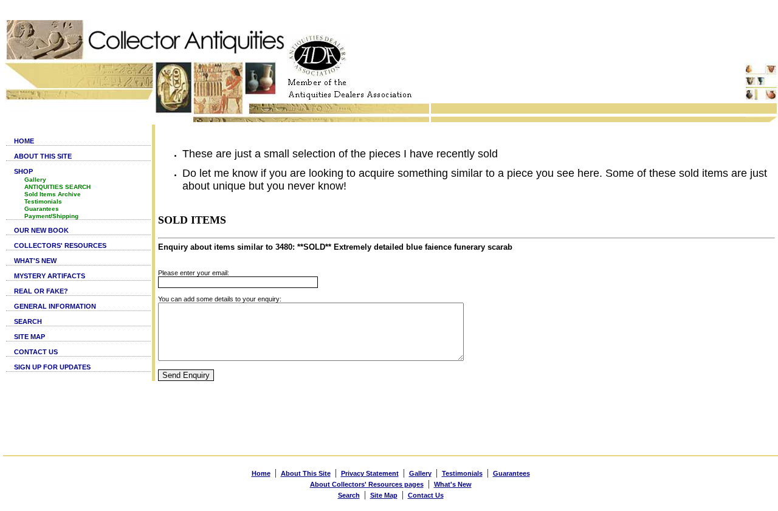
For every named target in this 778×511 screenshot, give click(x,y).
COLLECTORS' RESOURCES (60, 245)
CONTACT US (36, 351)
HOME (24, 141)
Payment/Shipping (51, 216)
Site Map (384, 495)
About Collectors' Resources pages (367, 484)
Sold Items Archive (52, 194)
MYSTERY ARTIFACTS (49, 276)
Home (261, 473)
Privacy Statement (370, 473)
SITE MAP (29, 336)
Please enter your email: (193, 272)
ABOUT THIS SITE (43, 156)
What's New (453, 484)
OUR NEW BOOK (41, 230)
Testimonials (43, 201)
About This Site (306, 473)
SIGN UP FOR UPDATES (52, 367)
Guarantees (41, 208)
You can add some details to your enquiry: (219, 299)
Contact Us (426, 495)
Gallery (35, 179)
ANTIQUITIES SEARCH (57, 186)
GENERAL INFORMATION (55, 306)
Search (349, 495)
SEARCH (28, 321)
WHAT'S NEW (35, 260)
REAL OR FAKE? (41, 291)
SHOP (23, 171)
